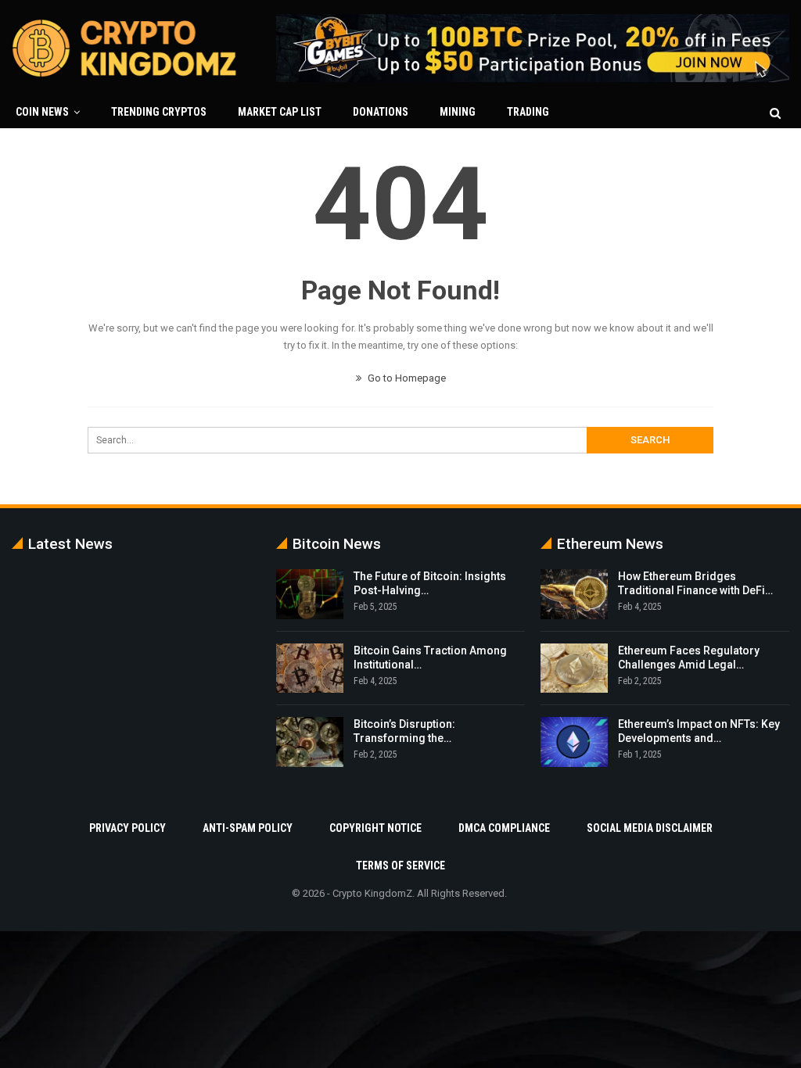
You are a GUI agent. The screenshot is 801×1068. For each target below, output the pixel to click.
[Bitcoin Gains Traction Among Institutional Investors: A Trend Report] (309, 668)
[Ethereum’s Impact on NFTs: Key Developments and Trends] (574, 742)
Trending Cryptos (159, 112)
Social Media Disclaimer (650, 828)
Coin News (42, 112)
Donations (380, 112)
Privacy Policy (127, 828)
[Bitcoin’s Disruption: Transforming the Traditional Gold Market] (309, 742)
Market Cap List (279, 112)
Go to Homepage (405, 378)
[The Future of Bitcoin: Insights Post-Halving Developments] (309, 594)
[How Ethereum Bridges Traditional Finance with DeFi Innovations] (574, 594)
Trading (528, 112)
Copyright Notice (375, 828)
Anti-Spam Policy (248, 828)
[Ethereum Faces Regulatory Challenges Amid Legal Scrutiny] (574, 668)
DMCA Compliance (504, 828)
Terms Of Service (400, 865)
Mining (458, 112)
